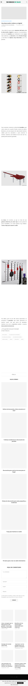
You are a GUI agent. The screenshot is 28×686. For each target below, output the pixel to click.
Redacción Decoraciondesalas (8, 25)
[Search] (26, 2)
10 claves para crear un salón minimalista (14, 561)
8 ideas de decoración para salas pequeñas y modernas (14, 501)
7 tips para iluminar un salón (14, 531)
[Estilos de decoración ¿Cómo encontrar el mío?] (14, 394)
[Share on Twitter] (13, 374)
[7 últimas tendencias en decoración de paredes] (14, 425)
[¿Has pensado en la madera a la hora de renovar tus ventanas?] (7, 656)
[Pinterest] (16, 677)
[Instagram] (14, 677)
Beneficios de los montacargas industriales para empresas (19, 625)
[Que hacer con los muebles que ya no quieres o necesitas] (21, 636)
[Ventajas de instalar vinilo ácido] (7, 636)
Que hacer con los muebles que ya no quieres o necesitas (19, 645)
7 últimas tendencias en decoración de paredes (14, 440)
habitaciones (5, 339)
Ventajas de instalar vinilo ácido (6, 644)
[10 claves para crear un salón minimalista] (14, 546)
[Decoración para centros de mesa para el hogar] (14, 455)
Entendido (20, 683)
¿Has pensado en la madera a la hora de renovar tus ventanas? (6, 665)
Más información (14, 684)
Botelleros (4, 334)
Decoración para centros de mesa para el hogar (14, 471)
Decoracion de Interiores (14, 334)
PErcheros (17, 339)
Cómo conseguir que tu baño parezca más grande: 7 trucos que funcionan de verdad (7, 625)
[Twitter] (12, 677)
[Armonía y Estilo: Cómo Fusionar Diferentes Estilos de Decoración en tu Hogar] (21, 656)
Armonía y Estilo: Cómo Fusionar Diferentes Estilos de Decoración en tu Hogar (20, 665)
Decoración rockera (17, 337)
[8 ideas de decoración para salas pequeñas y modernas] (14, 486)
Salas (22, 339)
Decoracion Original (6, 337)
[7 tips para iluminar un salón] (14, 517)
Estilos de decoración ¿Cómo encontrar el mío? (14, 409)
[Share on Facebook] (12, 374)
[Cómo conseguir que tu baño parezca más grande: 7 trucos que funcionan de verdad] (7, 616)
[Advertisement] (14, 58)
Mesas (11, 339)
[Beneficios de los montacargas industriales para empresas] (21, 616)
